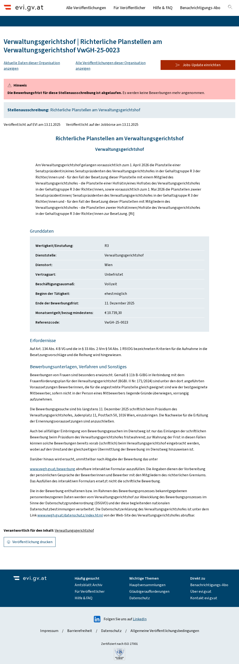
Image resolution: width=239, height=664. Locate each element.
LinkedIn (140, 619)
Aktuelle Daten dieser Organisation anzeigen (32, 65)
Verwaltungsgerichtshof (74, 530)
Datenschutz (139, 598)
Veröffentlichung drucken (32, 542)
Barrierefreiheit (79, 630)
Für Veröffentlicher (129, 8)
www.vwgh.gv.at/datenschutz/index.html (70, 515)
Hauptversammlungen (147, 585)
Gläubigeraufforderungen (149, 591)
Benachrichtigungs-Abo (200, 8)
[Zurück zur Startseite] (23, 8)
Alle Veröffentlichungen (86, 8)
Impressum (49, 630)
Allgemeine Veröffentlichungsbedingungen (164, 630)
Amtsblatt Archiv (88, 585)
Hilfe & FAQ (162, 8)
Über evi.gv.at (200, 591)
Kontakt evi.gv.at (203, 598)
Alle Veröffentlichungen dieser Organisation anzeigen (111, 65)
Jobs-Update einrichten (202, 65)
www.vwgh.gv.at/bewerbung (52, 469)
